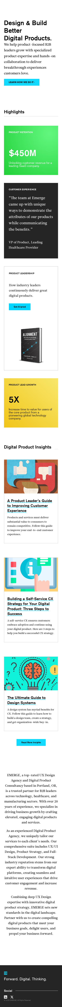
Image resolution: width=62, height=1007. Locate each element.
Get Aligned (20, 306)
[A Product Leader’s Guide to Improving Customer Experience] (31, 476)
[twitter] (12, 997)
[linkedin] (5, 997)
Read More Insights (31, 742)
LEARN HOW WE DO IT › (22, 82)
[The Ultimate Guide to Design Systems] (31, 674)
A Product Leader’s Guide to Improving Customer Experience (29, 505)
